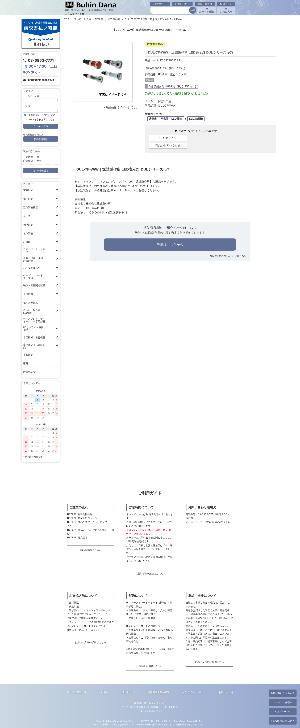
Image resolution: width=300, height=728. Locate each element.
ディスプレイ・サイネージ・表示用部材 (34, 320)
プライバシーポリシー (194, 692)
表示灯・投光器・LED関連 (33, 311)
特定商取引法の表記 (159, 692)
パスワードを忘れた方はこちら (39, 119)
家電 (25, 363)
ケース (27, 216)
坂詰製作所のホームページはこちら (228, 255)
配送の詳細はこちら (150, 665)
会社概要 (103, 692)
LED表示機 (114, 19)
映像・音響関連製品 (34, 285)
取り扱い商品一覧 (76, 692)
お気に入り (226, 11)
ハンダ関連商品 (31, 268)
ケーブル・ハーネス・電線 (33, 277)
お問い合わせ (182, 3)
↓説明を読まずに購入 (282, 720)
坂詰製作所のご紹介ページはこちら (170, 228)
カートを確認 (206, 11)
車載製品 (28, 354)
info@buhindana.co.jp (40, 79)
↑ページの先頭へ (282, 702)
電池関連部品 (30, 302)
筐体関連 (28, 233)
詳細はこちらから (170, 244)
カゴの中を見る (41, 170)
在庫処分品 (29, 371)
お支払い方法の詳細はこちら (90, 642)
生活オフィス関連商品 (34, 346)
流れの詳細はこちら (90, 550)
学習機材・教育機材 (34, 337)
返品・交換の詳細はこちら (209, 661)
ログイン (227, 3)
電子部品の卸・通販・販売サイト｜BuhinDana (163, 721)
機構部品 (28, 224)
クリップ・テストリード (34, 251)
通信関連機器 (30, 207)
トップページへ (282, 711)
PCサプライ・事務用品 (33, 329)
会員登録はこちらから (282, 693)
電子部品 (28, 198)
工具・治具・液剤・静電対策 (34, 259)
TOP (66, 19)
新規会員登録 (204, 3)
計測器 (27, 242)
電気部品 (28, 190)
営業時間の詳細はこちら (150, 573)
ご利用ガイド (160, 3)
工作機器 (28, 294)
